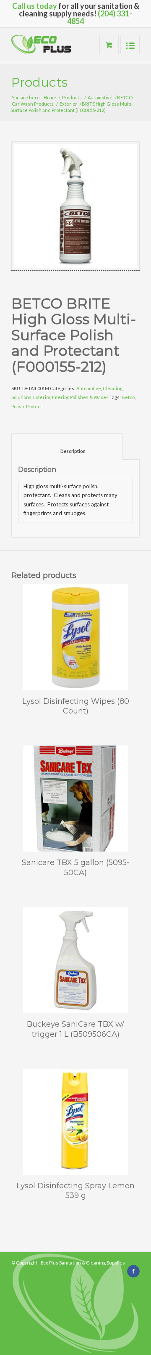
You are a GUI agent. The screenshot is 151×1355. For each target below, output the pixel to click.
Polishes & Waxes (89, 397)
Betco (128, 397)
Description (67, 451)
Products (39, 82)
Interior (60, 397)
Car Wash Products (33, 103)
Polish (17, 406)
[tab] (66, 446)
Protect (34, 406)
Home (50, 97)
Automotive (100, 97)
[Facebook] (133, 1271)
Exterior (68, 103)
